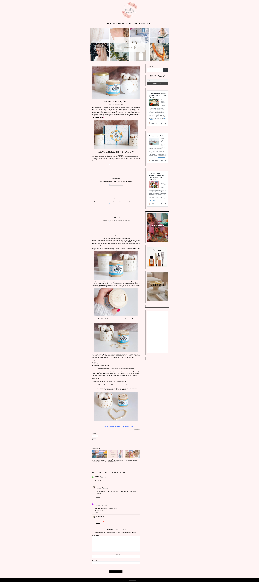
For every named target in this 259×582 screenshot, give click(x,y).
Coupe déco (157, 284)
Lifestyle (142, 23)
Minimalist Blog (133, 580)
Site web (94, 560)
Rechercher (150, 66)
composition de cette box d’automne (120, 368)
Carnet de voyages (118, 23)
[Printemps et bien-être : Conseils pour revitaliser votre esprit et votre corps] (115, 454)
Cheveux (128, 23)
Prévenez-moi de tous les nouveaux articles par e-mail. (116, 568)
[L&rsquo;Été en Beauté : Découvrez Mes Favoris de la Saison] (132, 454)
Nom (93, 554)
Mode (135, 23)
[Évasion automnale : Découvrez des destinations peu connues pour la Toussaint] (99, 454)
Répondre (97, 482)
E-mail (118, 554)
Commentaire (96, 535)
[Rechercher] (165, 70)
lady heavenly (99, 487)
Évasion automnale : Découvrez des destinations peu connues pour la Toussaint (99, 460)
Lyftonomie (110, 114)
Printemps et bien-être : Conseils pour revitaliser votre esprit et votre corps (115, 460)
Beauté (109, 23)
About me (149, 23)
